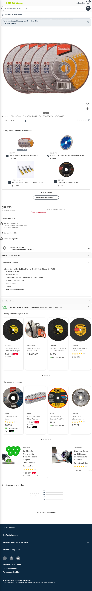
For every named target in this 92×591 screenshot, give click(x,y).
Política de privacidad (11, 572)
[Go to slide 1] (42, 375)
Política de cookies (10, 568)
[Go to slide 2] (44, 375)
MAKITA (5, 116)
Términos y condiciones (12, 564)
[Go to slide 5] (49, 375)
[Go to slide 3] (45, 439)
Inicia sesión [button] (80, 3)
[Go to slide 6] (50, 439)
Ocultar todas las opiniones (46, 512)
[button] (46, 9)
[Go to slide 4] (47, 375)
